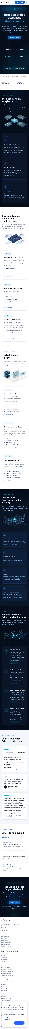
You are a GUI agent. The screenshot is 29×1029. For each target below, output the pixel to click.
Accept (19, 1023)
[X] (4, 930)
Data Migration (4, 990)
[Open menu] (26, 2)
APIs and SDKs (4, 961)
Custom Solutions (5, 988)
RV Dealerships (5, 979)
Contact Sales (20, 2)
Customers (3, 996)
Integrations (4, 959)
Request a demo (14, 902)
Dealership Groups (5, 967)
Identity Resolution (5, 944)
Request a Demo (14, 37)
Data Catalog (4, 938)
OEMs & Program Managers (7, 975)
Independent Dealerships (7, 971)
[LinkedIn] (2, 930)
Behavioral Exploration (6, 946)
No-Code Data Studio (6, 942)
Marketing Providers (6, 973)
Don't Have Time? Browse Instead (13, 68)
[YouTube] (6, 930)
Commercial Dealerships (7, 981)
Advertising (4, 957)
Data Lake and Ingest (6, 936)
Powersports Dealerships (7, 977)
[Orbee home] (6, 2)
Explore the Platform (14, 42)
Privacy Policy (7, 1019)
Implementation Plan (6, 998)
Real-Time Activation (6, 948)
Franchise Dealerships (6, 969)
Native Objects (4, 940)
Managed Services (5, 986)
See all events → (6, 837)
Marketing (3, 955)
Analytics (3, 953)
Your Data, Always (5, 1000)
